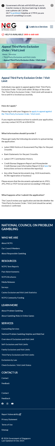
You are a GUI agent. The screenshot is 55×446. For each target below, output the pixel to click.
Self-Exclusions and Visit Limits (15, 344)
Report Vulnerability (10, 414)
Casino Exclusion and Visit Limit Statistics (19, 292)
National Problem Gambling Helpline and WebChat (23, 334)
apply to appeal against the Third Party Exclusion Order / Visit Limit (27, 112)
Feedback (5, 383)
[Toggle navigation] (51, 27)
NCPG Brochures (9, 277)
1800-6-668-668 (31, 34)
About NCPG (7, 243)
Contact (5, 378)
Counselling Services (10, 329)
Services (12, 54)
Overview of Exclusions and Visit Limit (18, 339)
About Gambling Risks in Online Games (18, 316)
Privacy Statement (9, 419)
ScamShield (15, 13)
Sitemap (5, 430)
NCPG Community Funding (13, 298)
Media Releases (8, 282)
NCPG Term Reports (10, 266)
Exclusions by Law (9, 360)
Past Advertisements (10, 272)
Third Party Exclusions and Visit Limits (19, 57)
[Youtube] (12, 403)
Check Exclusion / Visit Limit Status (16, 365)
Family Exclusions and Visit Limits (16, 349)
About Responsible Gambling (14, 253)
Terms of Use (7, 424)
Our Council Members (11, 248)
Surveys (5, 287)
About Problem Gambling (12, 311)
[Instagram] (7, 403)
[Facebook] (2, 403)
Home (4, 54)
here (46, 166)
